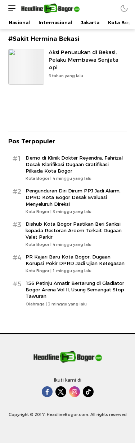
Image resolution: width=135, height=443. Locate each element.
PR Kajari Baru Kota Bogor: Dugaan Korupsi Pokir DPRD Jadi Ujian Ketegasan (75, 260)
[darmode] (124, 8)
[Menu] (10, 8)
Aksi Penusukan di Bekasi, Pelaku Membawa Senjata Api (83, 60)
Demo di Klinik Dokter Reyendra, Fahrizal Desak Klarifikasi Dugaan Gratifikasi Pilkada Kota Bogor (74, 164)
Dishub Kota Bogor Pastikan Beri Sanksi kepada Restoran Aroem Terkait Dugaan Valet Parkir (74, 230)
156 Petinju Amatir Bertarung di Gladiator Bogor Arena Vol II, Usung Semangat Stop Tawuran (75, 289)
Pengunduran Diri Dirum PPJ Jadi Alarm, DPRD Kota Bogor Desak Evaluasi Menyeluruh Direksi (73, 197)
